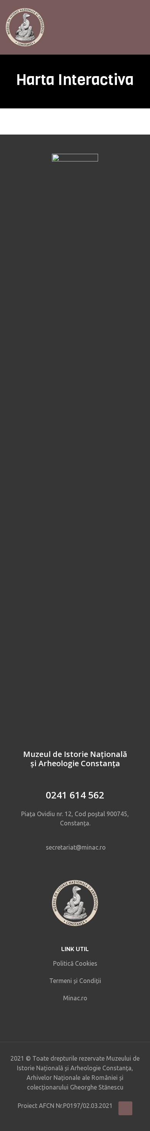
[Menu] (141, 27)
